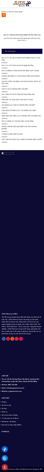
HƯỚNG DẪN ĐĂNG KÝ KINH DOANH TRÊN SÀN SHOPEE (21, 76)
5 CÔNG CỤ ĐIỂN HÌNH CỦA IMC (12, 134)
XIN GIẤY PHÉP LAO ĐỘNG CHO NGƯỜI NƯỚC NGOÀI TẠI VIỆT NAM (21, 82)
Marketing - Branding (9, 421)
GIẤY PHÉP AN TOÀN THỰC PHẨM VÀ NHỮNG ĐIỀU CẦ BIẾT (22, 139)
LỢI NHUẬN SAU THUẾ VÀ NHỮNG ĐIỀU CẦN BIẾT (18, 105)
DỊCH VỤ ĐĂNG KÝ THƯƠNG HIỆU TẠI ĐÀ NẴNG (18, 121)
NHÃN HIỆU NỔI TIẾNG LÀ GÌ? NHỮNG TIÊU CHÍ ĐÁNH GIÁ (21, 116)
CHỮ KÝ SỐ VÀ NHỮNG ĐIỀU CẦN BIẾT (15, 89)
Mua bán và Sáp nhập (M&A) (11, 425)
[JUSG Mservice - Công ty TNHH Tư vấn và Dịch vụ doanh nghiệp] (22, 4)
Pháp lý (4, 402)
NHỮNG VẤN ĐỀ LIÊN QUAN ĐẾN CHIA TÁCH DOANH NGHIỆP (19, 128)
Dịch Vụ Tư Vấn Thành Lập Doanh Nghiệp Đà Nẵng (17, 65)
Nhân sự (5, 412)
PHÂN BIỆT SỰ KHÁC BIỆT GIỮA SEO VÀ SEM (17, 99)
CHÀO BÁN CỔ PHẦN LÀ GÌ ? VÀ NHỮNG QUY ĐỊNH (19, 110)
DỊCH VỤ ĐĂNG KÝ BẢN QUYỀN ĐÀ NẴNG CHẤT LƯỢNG (20, 70)
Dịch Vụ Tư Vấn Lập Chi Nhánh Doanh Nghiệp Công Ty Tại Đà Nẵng (21, 59)
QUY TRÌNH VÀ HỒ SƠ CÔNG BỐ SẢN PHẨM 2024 (18, 94)
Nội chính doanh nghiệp (10, 415)
